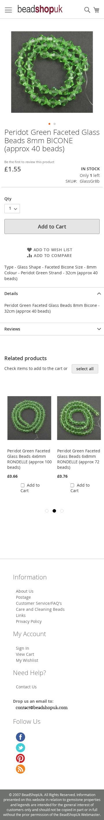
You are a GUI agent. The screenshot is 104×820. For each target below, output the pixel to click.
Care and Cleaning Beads (40, 609)
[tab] (52, 293)
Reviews (12, 329)
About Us (25, 591)
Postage (23, 597)
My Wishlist (27, 660)
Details (11, 293)
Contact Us (26, 686)
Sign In (22, 648)
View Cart (25, 654)
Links (21, 615)
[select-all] (85, 368)
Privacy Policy (29, 621)
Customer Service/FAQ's (39, 603)
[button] (49, 124)
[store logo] (40, 9)
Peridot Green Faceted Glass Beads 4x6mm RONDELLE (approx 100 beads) (29, 459)
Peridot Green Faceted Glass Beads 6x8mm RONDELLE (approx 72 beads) (78, 459)
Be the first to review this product (29, 162)
